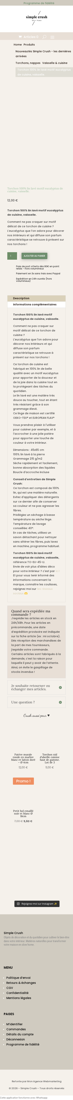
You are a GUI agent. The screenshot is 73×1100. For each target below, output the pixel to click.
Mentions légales (18, 998)
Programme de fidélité (22, 1044)
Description (21, 298)
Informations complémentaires (35, 304)
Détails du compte (20, 1034)
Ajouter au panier (34, 255)
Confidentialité (17, 993)
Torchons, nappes (28, 63)
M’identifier (14, 1024)
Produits (29, 44)
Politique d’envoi (18, 978)
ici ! (58, 571)
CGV (9, 988)
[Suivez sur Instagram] (7, 955)
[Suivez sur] (14, 955)
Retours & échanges (21, 983)
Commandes (16, 1029)
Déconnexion (15, 1039)
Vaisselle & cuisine (54, 63)
